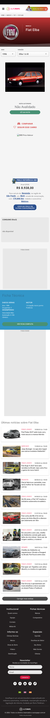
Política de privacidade (25, 715)
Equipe (12, 618)
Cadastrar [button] (25, 677)
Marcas (9, 15)
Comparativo (37, 618)
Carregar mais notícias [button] (25, 599)
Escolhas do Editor (37, 640)
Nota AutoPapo (25, 104)
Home (2, 15)
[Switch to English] (25, 692)
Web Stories (37, 649)
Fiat (14, 15)
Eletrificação (12, 654)
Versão (20, 50)
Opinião (37, 636)
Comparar (27, 123)
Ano (2, 50)
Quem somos (12, 613)
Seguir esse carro (27, 127)
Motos (12, 640)
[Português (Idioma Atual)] (19, 692)
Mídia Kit (12, 626)
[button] (37, 9)
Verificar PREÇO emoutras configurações (25, 207)
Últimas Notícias (12, 636)
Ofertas (37, 654)
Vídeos (12, 649)
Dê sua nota (25, 112)
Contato (12, 622)
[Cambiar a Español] (30, 692)
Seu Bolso (37, 645)
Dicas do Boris (13, 645)
